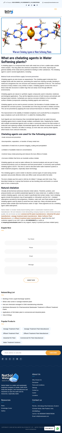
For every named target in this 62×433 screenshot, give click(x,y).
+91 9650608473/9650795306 (45, 413)
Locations (35, 395)
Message (31, 264)
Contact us (35, 390)
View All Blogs (7, 315)
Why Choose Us (37, 380)
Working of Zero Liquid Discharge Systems (16, 299)
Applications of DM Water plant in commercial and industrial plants (24, 312)
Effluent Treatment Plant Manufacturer (36, 333)
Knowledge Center (6, 408)
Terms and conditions (38, 385)
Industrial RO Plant (9, 338)
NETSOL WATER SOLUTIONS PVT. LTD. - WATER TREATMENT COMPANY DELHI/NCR (35, 427)
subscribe (53, 353)
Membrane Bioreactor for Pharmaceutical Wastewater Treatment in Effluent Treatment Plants (30, 308)
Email (31, 256)
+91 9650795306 (35, 2)
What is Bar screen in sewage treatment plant (17, 301)
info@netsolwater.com (42, 416)
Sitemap (34, 387)
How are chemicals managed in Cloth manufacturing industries (23, 304)
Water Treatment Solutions (11, 342)
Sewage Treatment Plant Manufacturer (36, 329)
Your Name (31, 239)
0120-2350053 (16, 2)
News (3, 405)
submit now (31, 280)
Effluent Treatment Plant (11, 333)
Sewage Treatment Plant (11, 329)
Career (34, 392)
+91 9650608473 (25, 2)
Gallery (3, 411)
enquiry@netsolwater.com (51, 2)
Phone (31, 247)
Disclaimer (35, 382)
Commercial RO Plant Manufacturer (31, 338)
